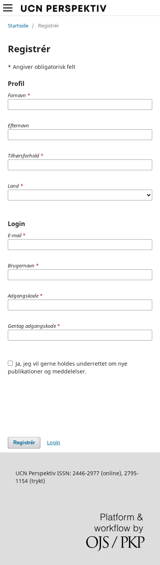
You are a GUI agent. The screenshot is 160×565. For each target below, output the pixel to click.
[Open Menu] (8, 7)
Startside (18, 25)
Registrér (24, 442)
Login (53, 442)
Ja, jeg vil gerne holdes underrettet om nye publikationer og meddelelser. (68, 367)
